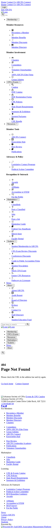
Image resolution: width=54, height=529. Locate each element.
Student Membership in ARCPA (25, 246)
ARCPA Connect (23, 2)
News (8, 283)
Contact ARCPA (8, 515)
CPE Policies (17, 102)
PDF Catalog (17, 92)
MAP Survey (11, 505)
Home (3, 2)
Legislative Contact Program (23, 164)
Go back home (7, 384)
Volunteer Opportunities (21, 70)
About (9, 285)
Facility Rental (18, 239)
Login (4, 7)
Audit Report (17, 295)
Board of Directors (19, 300)
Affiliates (15, 187)
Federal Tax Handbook (21, 229)
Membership (12, 20)
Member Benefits (19, 37)
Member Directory (19, 47)
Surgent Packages (19, 116)
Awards (15, 182)
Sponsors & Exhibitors (21, 111)
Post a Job (16, 219)
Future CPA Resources (21, 275)
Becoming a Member (20, 33)
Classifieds (16, 204)
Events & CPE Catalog (35, 396)
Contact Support (22, 384)
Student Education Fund (22, 320)
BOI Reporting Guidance (16, 494)
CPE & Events (13, 82)
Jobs (13, 214)
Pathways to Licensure (21, 280)
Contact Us (11, 2)
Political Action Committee (23, 169)
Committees (16, 65)
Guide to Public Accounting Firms (26, 261)
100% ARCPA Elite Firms (22, 75)
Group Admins (18, 79)
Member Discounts (19, 42)
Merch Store (17, 234)
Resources (11, 124)
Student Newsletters (20, 266)
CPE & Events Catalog (15, 473)
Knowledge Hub (18, 142)
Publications (17, 152)
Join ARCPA (6, 10)
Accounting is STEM (20, 192)
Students (11, 241)
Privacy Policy (7, 519)
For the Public (17, 197)
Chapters (15, 60)
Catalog (15, 87)
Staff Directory (18, 315)
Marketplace (12, 200)
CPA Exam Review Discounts (24, 251)
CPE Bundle (17, 121)
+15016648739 (7, 404)
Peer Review (17, 147)
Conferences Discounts (21, 256)
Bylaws (15, 305)
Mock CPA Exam (19, 271)
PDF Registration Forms (22, 97)
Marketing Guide (19, 224)
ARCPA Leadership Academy (18, 443)
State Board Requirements (22, 107)
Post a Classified (18, 209)
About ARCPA (18, 290)
